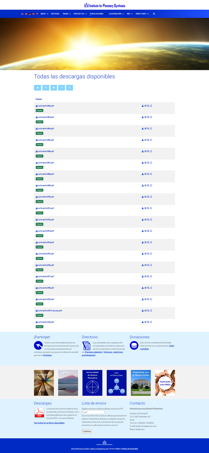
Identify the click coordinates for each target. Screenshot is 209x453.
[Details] (145, 106)
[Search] (45, 88)
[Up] (61, 88)
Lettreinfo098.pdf (46, 288)
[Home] (37, 88)
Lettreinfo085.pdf (46, 140)
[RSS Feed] (69, 88)
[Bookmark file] (151, 106)
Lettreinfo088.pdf (46, 174)
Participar (47, 355)
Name (39, 99)
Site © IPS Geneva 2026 (80, 449)
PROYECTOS (79, 14)
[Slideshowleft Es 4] (117, 383)
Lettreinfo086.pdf (46, 151)
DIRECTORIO (141, 14)
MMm (117, 449)
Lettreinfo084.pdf (46, 128)
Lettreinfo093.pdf (46, 231)
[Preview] (148, 106)
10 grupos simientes (93, 352)
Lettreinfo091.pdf (46, 208)
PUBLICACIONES (96, 14)
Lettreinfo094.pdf (46, 242)
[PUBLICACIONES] (105, 13)
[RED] (132, 13)
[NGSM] (70, 13)
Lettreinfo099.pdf (46, 299)
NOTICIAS (55, 14)
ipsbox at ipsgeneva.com (99, 449)
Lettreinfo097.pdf (46, 276)
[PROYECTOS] (86, 13)
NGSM (65, 14)
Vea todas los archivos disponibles (49, 423)
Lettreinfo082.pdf (46, 106)
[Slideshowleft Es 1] (44, 383)
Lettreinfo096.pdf (46, 265)
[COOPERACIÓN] (123, 13)
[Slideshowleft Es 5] (141, 383)
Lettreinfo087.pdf (46, 162)
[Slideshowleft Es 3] (92, 383)
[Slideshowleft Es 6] (165, 383)
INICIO (43, 14)
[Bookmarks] (54, 88)
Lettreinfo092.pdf (46, 219)
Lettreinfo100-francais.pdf (50, 310)
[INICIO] (47, 13)
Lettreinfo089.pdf (46, 185)
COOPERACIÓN (115, 14)
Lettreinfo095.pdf (46, 253)
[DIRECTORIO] (148, 13)
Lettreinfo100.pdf (46, 322)
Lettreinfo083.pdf (46, 117)
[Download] (143, 106)
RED (128, 14)
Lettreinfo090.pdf (46, 197)
